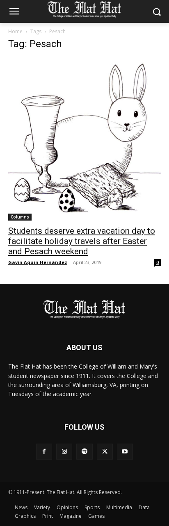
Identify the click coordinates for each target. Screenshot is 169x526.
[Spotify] (84, 452)
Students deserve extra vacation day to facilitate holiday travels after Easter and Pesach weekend (81, 241)
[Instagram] (64, 452)
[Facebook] (44, 452)
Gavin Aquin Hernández (37, 262)
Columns (20, 217)
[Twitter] (105, 452)
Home (15, 31)
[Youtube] (125, 452)
